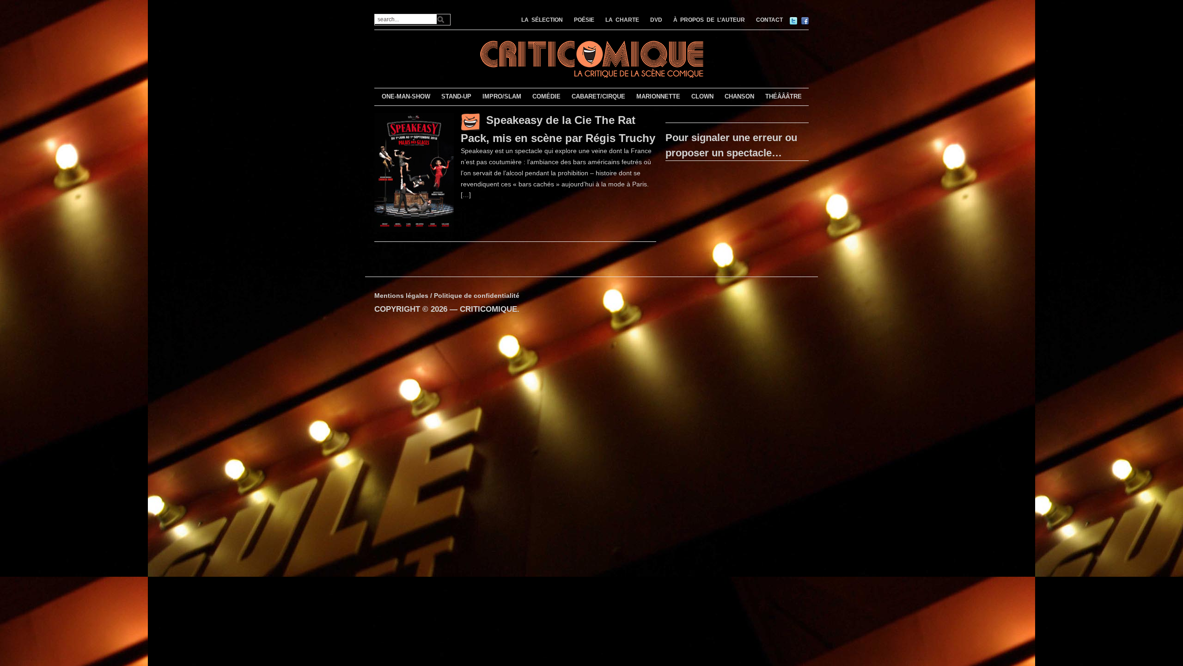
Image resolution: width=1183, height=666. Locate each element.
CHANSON (739, 96)
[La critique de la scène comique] (591, 58)
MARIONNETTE (658, 96)
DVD (656, 20)
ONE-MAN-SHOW (406, 96)
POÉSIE (584, 20)
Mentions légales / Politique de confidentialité (446, 295)
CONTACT (769, 20)
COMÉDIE (546, 96)
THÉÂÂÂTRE (783, 96)
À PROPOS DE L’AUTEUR (709, 20)
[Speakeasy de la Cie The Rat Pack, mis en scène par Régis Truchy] (414, 172)
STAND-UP (456, 96)
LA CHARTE (622, 20)
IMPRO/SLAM (501, 96)
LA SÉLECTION (542, 20)
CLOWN (702, 96)
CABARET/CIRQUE (598, 96)
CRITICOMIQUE (488, 309)
